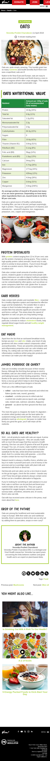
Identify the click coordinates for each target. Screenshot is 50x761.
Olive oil (45, 585)
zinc (24, 341)
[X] (28, 573)
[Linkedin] (42, 573)
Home (3, 10)
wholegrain (22, 419)
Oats (25, 27)
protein (9, 257)
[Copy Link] (47, 573)
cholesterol (31, 321)
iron (16, 341)
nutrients (13, 70)
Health (9, 10)
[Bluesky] (33, 573)
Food (46, 579)
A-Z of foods (25, 22)
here (17, 500)
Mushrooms (18, 585)
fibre (37, 300)
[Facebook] (24, 573)
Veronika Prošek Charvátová (19, 33)
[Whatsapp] (37, 573)
